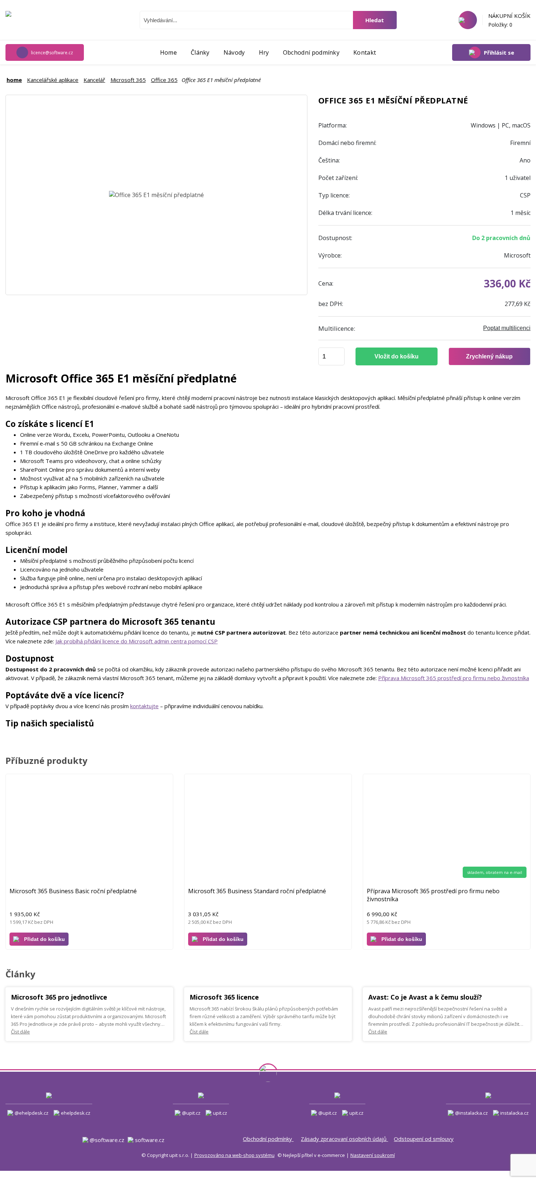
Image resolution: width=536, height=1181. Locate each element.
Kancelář (94, 79)
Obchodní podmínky (268, 1138)
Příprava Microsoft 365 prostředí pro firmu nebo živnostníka (453, 678)
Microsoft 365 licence (224, 997)
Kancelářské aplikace (52, 79)
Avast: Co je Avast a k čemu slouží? (425, 997)
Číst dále (20, 1031)
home (14, 79)
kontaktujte (144, 706)
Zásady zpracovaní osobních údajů (344, 1138)
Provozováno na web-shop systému (234, 1155)
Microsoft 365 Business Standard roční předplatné (257, 891)
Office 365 (164, 79)
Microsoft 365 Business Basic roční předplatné (73, 891)
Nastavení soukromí (372, 1155)
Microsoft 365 (128, 79)
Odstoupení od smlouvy (424, 1138)
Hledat (374, 20)
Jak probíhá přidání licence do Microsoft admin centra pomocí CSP (136, 641)
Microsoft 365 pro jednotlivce (59, 997)
